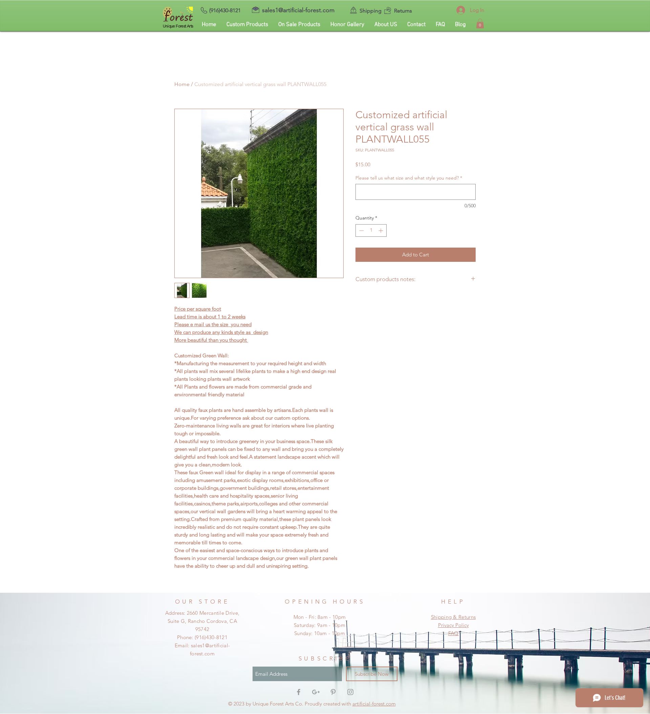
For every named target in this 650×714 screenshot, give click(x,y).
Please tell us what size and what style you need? (408, 178)
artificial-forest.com (374, 703)
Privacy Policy (453, 625)
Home (182, 84)
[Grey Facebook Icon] (299, 692)
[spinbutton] (371, 230)
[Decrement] (360, 230)
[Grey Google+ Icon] (316, 692)
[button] (480, 23)
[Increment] (381, 230)
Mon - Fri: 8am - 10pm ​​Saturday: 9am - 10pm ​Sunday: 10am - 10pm (320, 625)
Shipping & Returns (453, 617)
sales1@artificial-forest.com (298, 10)
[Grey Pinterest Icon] (333, 692)
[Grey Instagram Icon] (350, 692)
